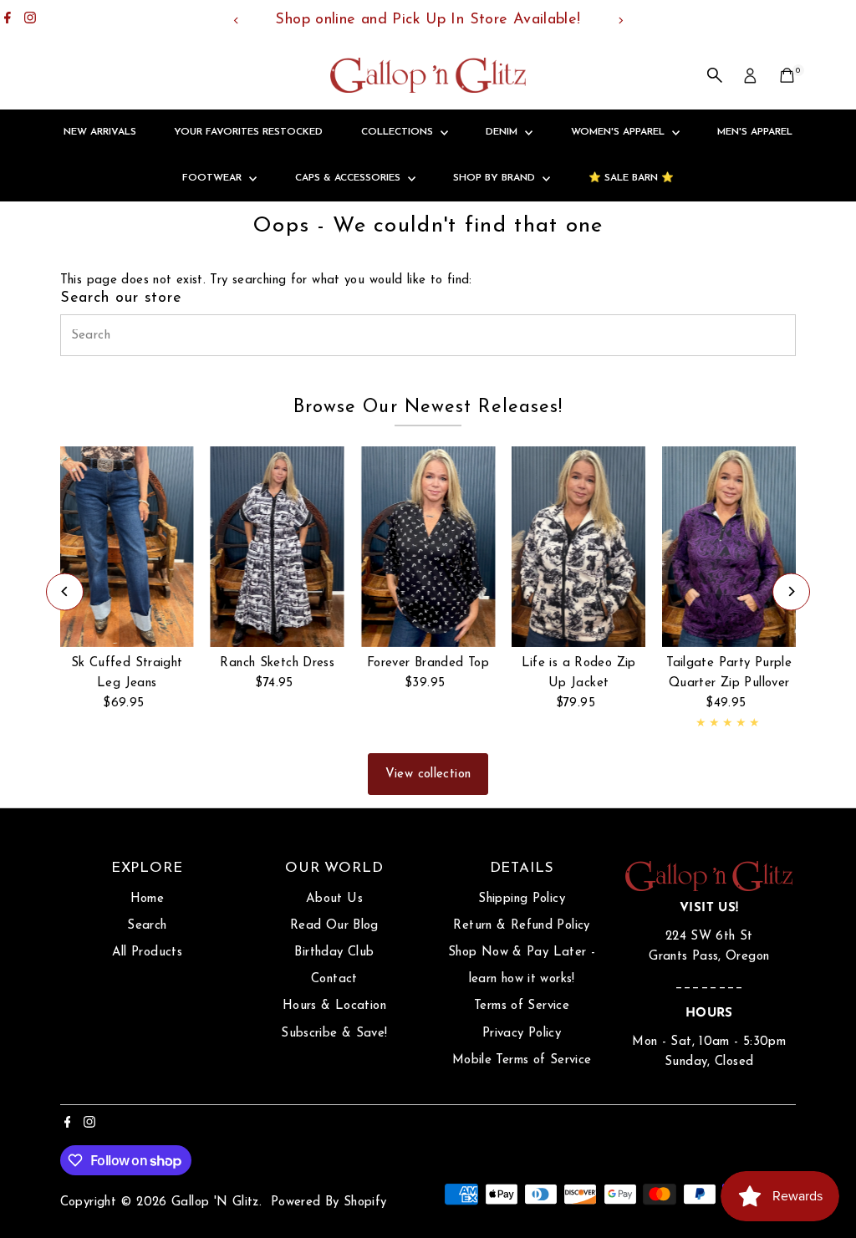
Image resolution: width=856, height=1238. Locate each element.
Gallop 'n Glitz (215, 1202)
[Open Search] (714, 75)
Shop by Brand (495, 178)
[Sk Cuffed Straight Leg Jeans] (127, 546)
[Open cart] (787, 75)
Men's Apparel (754, 132)
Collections (398, 132)
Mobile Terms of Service (522, 1060)
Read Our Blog (334, 926)
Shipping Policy (521, 899)
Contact (334, 979)
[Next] (620, 20)
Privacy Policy (521, 1033)
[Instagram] (30, 20)
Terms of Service (521, 1006)
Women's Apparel (619, 132)
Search (146, 926)
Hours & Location (334, 1006)
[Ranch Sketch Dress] (277, 546)
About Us (334, 899)
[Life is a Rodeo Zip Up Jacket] (578, 546)
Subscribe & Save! (334, 1033)
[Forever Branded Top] (428, 546)
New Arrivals (100, 132)
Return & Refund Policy (521, 926)
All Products (147, 952)
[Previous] (236, 20)
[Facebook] (7, 20)
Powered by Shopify (329, 1202)
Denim (503, 132)
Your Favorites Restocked (248, 132)
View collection (428, 774)
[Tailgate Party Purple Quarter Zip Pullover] (729, 546)
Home (147, 899)
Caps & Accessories (349, 178)
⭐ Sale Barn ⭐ (631, 178)
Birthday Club (334, 952)
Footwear (213, 178)
